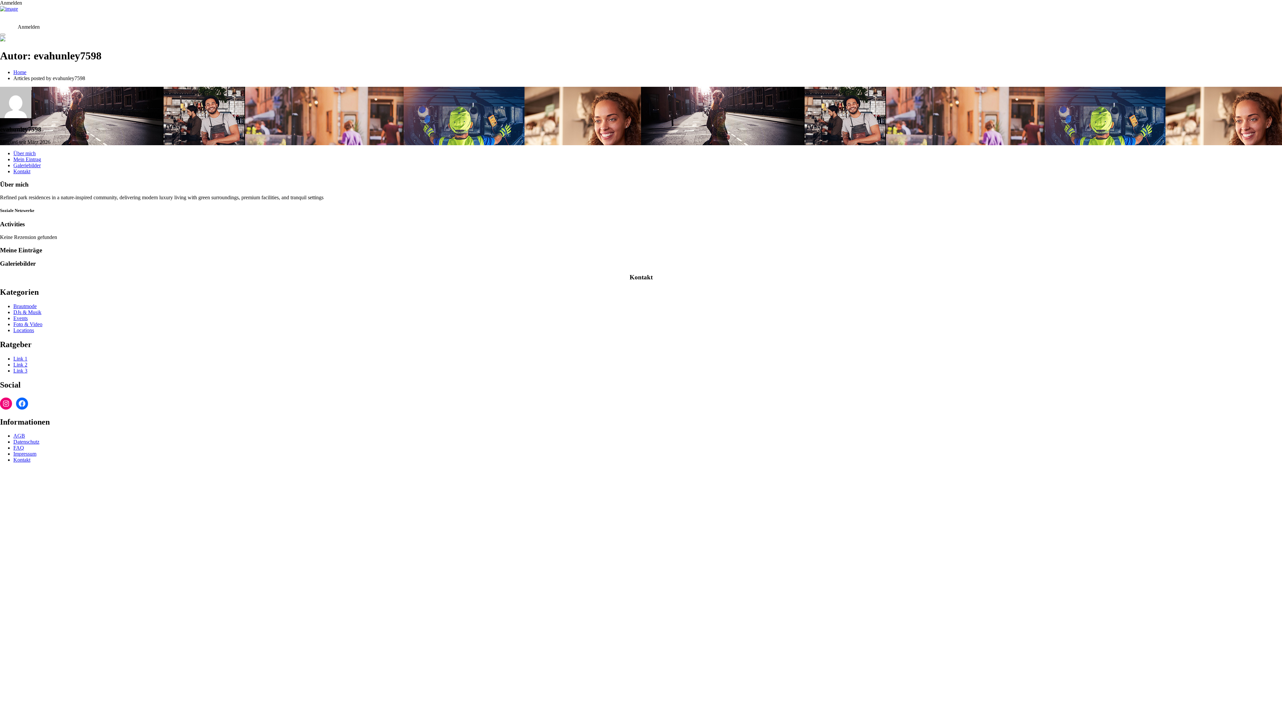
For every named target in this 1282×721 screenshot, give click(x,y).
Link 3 (20, 371)
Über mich (24, 153)
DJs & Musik (27, 312)
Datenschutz (26, 442)
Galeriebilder (27, 165)
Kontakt (21, 171)
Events (20, 318)
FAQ (18, 448)
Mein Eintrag (27, 159)
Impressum (24, 454)
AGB (19, 436)
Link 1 (20, 359)
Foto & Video (27, 324)
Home (19, 72)
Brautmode (25, 306)
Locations (23, 330)
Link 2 (20, 365)
